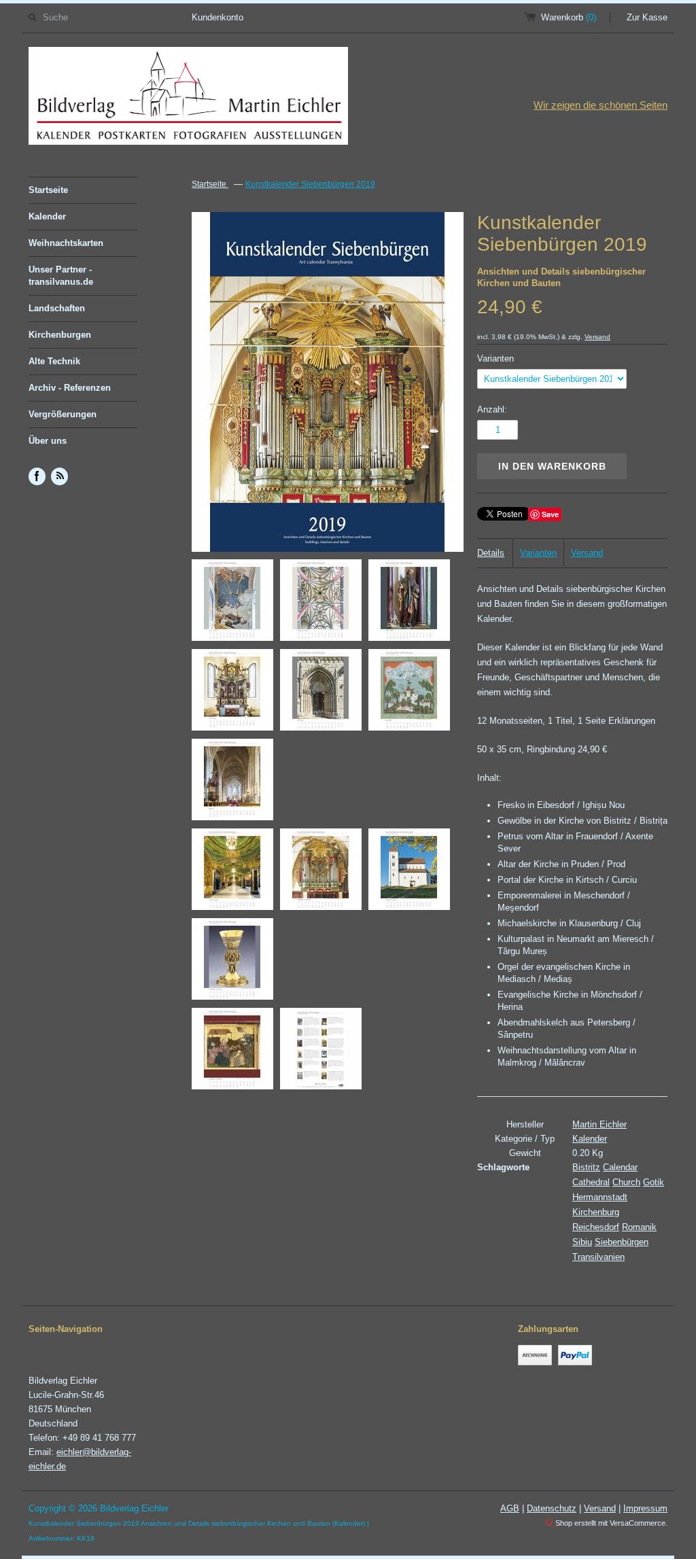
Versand (597, 336)
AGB (509, 1508)
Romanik (639, 1227)
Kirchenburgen (60, 335)
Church (626, 1182)
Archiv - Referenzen (70, 388)
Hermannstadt (599, 1197)
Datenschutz (551, 1508)
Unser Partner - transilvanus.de (61, 275)
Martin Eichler (599, 1124)
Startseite (48, 190)
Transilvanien (598, 1257)
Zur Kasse (647, 17)
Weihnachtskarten (66, 243)
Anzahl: (492, 409)
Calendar (620, 1167)
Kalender (47, 216)
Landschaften (57, 308)
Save (550, 514)
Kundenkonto (217, 17)
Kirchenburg (595, 1212)
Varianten (495, 358)
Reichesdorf (595, 1227)
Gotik (653, 1182)
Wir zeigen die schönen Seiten (600, 105)
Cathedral (591, 1182)
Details (490, 553)
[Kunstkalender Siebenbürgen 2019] (232, 602)
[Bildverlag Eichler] (188, 98)
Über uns (48, 441)
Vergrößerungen (63, 414)
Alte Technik (54, 361)
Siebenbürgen (621, 1242)
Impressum (645, 1508)
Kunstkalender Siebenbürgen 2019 (310, 184)
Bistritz (586, 1167)
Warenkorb (568, 17)
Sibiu (582, 1242)
